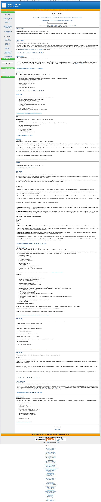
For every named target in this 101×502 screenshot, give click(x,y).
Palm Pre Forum (8, 19)
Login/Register (39, 9)
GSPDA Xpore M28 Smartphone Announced (83, 63)
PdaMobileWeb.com (8, 53)
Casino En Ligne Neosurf (50, 500)
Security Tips (7, 47)
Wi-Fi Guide (7, 39)
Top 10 (56, 434)
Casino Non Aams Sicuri (50, 452)
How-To (54, 9)
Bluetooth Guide (8, 40)
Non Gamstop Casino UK (50, 474)
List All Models (45, 20)
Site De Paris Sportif (50, 487)
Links (67, 9)
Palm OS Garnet (39, 76)
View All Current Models (47, 17)
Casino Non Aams (50, 482)
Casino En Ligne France (50, 497)
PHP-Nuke (48, 442)
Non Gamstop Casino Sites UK (50, 463)
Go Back (40, 17)
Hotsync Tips (7, 44)
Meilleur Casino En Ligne (50, 493)
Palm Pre (7, 32)
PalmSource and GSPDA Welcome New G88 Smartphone (31, 49)
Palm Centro (7, 34)
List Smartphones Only (59, 20)
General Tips (7, 41)
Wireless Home (8, 38)
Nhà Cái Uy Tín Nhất (51, 488)
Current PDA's (7, 27)
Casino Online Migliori (50, 483)
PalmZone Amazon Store (8, 72)
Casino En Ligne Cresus (50, 492)
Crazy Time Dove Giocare (50, 486)
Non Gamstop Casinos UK (50, 456)
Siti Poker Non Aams (50, 499)
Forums (63, 9)
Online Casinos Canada (50, 462)
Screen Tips (7, 43)
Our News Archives (7, 15)
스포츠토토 (50, 495)
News (44, 9)
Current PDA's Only (56, 17)
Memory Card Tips (7, 45)
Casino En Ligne (50, 473)
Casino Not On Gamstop (50, 454)
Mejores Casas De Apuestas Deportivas (50, 467)
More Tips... (7, 48)
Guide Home (35, 17)
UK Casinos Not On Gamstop (50, 469)
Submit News (41, 434)
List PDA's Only (51, 20)
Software (59, 9)
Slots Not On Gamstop (50, 475)
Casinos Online (50, 460)
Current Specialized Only (77, 17)
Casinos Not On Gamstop (50, 448)
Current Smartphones (8, 26)
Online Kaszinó (50, 450)
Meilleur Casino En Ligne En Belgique (50, 484)
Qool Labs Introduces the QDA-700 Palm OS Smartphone (47, 388)
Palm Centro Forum (7, 21)
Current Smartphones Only (66, 17)
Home (34, 9)
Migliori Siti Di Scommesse (51, 471)
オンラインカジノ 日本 (50, 465)
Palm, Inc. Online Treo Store (57, 271)
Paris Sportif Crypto (50, 458)
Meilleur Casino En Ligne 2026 (50, 491)
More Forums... (8, 22)
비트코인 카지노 (50, 496)
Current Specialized (7, 28)
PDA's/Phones (49, 9)
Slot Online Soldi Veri (50, 449)
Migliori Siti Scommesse (50, 470)
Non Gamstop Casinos (50, 480)
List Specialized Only (69, 20)
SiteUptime (58, 442)
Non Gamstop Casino (50, 466)
